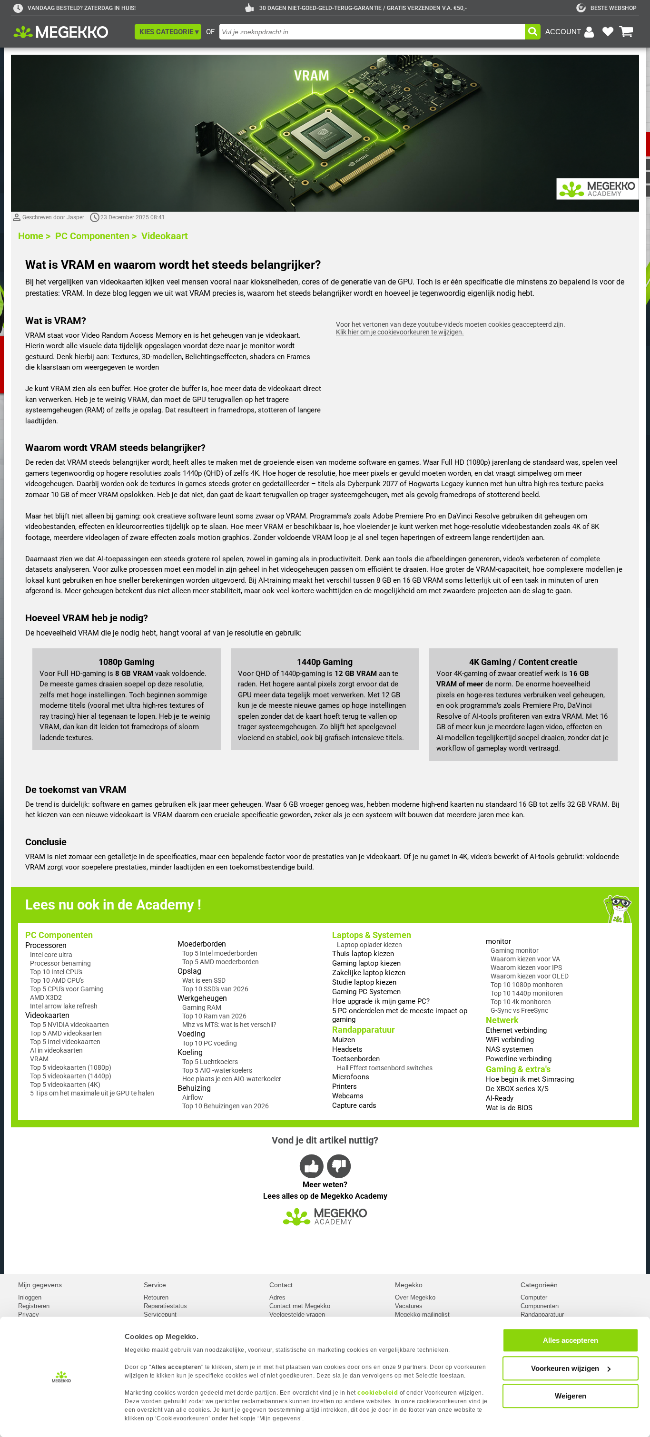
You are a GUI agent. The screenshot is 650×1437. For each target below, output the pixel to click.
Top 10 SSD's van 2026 (215, 989)
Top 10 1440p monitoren (527, 993)
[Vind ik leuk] (312, 1166)
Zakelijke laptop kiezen (368, 972)
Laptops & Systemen (371, 935)
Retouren (156, 1297)
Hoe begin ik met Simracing (530, 1079)
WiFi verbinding (510, 1040)
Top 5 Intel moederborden (219, 953)
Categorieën (539, 1285)
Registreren (33, 1306)
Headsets (347, 1049)
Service (155, 1285)
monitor (498, 941)
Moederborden (201, 943)
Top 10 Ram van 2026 (214, 1016)
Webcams (348, 1096)
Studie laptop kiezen (364, 982)
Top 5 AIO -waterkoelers (217, 1070)
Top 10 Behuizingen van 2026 (225, 1106)
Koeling (190, 1052)
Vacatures (409, 1306)
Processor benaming (60, 963)
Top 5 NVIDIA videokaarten (69, 1024)
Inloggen (29, 1297)
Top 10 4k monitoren (521, 1002)
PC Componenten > (96, 236)
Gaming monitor (515, 950)
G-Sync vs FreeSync (519, 1010)
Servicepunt (160, 1314)
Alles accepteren (570, 1340)
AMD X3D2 (46, 997)
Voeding (191, 1033)
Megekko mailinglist (422, 1314)
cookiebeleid (377, 1392)
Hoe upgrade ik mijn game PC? (381, 1001)
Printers (344, 1086)
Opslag (189, 971)
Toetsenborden (356, 1059)
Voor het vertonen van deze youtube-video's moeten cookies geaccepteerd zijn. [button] (450, 328)
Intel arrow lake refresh (64, 1006)
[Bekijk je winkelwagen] (626, 32)
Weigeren (570, 1396)
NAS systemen (509, 1049)
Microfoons (350, 1077)
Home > (34, 236)
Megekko (409, 1285)
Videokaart (164, 236)
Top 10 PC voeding (209, 1043)
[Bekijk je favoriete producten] (608, 32)
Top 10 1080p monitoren (527, 984)
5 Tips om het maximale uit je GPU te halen (92, 1093)
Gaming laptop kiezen (366, 963)
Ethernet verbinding (516, 1030)
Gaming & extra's (518, 1069)
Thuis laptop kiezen (363, 953)
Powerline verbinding (519, 1059)
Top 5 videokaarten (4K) (65, 1084)
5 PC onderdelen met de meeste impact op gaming (399, 1015)
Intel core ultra (51, 954)
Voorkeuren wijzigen (565, 1368)
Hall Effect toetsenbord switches (385, 1068)
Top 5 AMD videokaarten (66, 1033)
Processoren (46, 945)
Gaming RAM (201, 1007)
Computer (534, 1297)
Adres (277, 1297)
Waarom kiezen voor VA (525, 959)
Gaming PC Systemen (366, 991)
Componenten (540, 1306)
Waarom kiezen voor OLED (530, 976)
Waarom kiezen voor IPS (526, 967)
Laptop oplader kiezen (369, 944)
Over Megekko (415, 1297)
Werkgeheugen (202, 998)
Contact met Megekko (299, 1306)
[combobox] (372, 31)
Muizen (343, 1040)
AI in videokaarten (56, 1050)
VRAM (39, 1059)
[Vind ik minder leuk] (338, 1166)
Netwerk (502, 1020)
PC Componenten (59, 935)
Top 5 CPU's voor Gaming (67, 989)
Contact (281, 1285)
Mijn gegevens (40, 1285)
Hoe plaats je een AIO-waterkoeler (231, 1079)
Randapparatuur (363, 1030)
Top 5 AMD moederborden (220, 962)
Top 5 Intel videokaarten (65, 1042)
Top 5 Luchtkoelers (210, 1062)
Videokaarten (47, 1015)
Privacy (28, 1314)
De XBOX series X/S (517, 1089)
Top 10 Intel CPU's (56, 972)
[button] (168, 31)
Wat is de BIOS (509, 1108)
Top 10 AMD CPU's (57, 980)
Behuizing (194, 1088)
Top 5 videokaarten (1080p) (70, 1067)
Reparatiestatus (165, 1306)
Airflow (192, 1097)
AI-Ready (499, 1098)
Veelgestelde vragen (297, 1314)
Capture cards (354, 1105)
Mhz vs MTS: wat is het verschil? (229, 1024)
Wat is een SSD (204, 980)
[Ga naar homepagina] (71, 32)
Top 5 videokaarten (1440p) (70, 1076)
